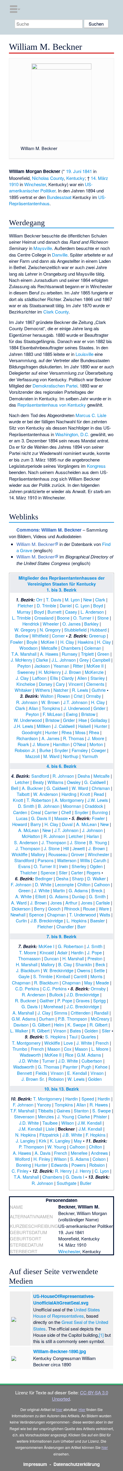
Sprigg (99, 1000)
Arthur (71, 902)
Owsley (74, 782)
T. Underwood (82, 914)
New (87, 599)
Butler (85, 1183)
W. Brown (50, 702)
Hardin (77, 952)
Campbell (101, 660)
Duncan (51, 958)
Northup (70, 756)
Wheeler (51, 623)
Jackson (42, 666)
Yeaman (61, 666)
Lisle (50, 1129)
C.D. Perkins (27, 988)
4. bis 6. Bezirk (61, 766)
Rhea (66, 732)
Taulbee (50, 1123)
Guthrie (99, 690)
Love (68, 1043)
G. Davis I (30, 1006)
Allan (33, 708)
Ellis (54, 678)
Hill (66, 848)
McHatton (31, 836)
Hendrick (30, 623)
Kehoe (101, 1066)
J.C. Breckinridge (83, 1006)
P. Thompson (31, 1146)
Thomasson (29, 958)
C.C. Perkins (55, 988)
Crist (78, 696)
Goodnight (31, 732)
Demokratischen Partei (55, 385)
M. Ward (51, 756)
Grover (77, 854)
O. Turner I (83, 618)
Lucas (21, 818)
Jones (56, 902)
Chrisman (101, 788)
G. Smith (97, 896)
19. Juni (73, 171)
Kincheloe (25, 684)
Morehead (53, 1006)
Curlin (21, 920)
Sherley (79, 866)
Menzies (46, 1116)
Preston (94, 958)
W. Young (56, 1146)
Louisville (84, 354)
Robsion (56, 1079)
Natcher (60, 690)
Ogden (96, 866)
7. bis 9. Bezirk (61, 936)
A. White (23, 896)
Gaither (47, 1000)
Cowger (98, 750)
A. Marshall (23, 1013)
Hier (82, 1409)
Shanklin (84, 964)
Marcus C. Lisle (91, 415)
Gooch (54, 908)
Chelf (66, 812)
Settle (99, 970)
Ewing (72, 714)
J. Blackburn (28, 970)
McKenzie (94, 672)
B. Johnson (48, 806)
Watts (104, 914)
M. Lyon (72, 599)
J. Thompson (53, 842)
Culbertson (92, 1061)
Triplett (87, 654)
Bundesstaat (59, 197)
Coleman (92, 648)
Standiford (24, 860)
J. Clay (22, 678)
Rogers (93, 872)
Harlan (93, 836)
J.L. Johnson (64, 660)
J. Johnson (92, 830)
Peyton (24, 666)
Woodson (28, 648)
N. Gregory (50, 629)
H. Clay (67, 642)
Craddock (94, 806)
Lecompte (64, 884)
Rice (69, 1055)
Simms (60, 1013)
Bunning (100, 812)
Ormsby (93, 696)
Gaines (63, 1110)
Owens (83, 970)
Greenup (97, 635)
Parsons (45, 860)
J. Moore (95, 738)
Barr (81, 926)
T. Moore (27, 952)
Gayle (24, 976)
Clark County (56, 311)
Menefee (79, 1153)
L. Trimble (21, 618)
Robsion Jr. (25, 750)
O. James (71, 623)
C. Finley (20, 1171)
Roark (23, 744)
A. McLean (86, 824)
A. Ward (19, 902)
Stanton (81, 1110)
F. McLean (52, 714)
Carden (20, 812)
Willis (85, 860)
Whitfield (40, 635)
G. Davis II (41, 818)
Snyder (61, 750)
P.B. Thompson (72, 1018)
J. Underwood (77, 708)
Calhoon (102, 884)
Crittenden (80, 1013)
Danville (59, 254)
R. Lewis (80, 690)
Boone (63, 618)
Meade (102, 982)
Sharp (78, 878)
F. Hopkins (95, 1135)
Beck (100, 964)
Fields (41, 1073)
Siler (63, 872)
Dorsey (45, 684)
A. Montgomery (69, 800)
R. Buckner (25, 1000)
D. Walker (96, 878)
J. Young (65, 1116)
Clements (95, 684)
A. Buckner (32, 788)
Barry (35, 824)
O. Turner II (45, 866)
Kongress (96, 466)
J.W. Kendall (90, 1123)
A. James (50, 738)
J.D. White (29, 1061)
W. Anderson (45, 794)
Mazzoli (32, 756)
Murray (23, 612)
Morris (96, 976)
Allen (82, 678)
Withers (42, 690)
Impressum (35, 1464)
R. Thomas (73, 738)
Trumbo (20, 1049)
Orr (39, 599)
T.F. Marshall (22, 1110)
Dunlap (78, 896)
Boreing (23, 1165)
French (102, 1043)
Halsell (84, 726)
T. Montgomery (26, 1043)
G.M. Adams (24, 1018)
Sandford (40, 776)
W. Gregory (25, 629)
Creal (36, 812)
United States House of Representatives (66, 1312)
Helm (59, 1024)
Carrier (51, 812)
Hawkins (85, 642)
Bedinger (44, 878)
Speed (88, 1098)
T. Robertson (39, 800)
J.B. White (72, 1135)
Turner (48, 1061)
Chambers (71, 648)
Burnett (54, 612)
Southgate (66, 1183)
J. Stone (78, 842)
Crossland (43, 618)
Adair (62, 952)
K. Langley (60, 1140)
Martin (59, 890)
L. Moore (99, 1049)
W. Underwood (28, 720)
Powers (78, 1165)
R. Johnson (27, 702)
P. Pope (64, 1000)
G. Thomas (48, 1066)
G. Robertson (70, 946)
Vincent (75, 684)
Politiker (48, 190)
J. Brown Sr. (33, 1079)
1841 (87, 171)
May (88, 982)
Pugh (86, 1066)
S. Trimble (43, 976)
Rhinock (71, 908)
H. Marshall (73, 958)
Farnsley (80, 750)
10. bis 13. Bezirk (61, 1089)
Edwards (59, 1165)
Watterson (66, 860)
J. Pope (94, 952)
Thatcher (28, 872)
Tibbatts (45, 1110)
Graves (83, 1000)
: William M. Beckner (49, 530)
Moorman (72, 806)
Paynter (70, 1066)
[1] (101, 1335)
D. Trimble (46, 605)
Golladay (98, 720)
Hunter (100, 726)
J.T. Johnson (75, 702)
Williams (55, 782)
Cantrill (80, 976)
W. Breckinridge (58, 970)
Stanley (97, 678)
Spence (48, 872)
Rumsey (69, 654)
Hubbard (98, 629)
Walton (46, 696)
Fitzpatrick (49, 1135)
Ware (104, 908)
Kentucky (75, 178)
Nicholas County (48, 178)
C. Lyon (82, 605)
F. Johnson (21, 884)
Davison (21, 1024)
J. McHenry (21, 660)
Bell (14, 788)
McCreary (100, 1018)
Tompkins (51, 708)
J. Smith (94, 946)
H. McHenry (50, 672)
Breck (96, 890)
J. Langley (25, 1140)
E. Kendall (77, 1073)
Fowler (16, 642)
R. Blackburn (46, 982)
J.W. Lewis (97, 800)
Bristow (88, 714)
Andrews (99, 1153)
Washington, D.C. (72, 434)
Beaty (38, 782)
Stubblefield (75, 629)
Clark (100, 599)
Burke (45, 750)
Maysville (42, 248)
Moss (80, 732)
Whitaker (23, 690)
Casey (71, 612)
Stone (103, 618)
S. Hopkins (55, 1036)
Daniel (66, 605)
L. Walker (19, 1030)
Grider (99, 708)
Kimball (63, 976)
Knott (85, 794)
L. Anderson (92, 612)
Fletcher (25, 605)
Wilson (67, 1123)
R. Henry (63, 1171)
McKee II (95, 666)
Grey (84, 660)
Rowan (63, 696)
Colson (99, 1159)
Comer (58, 635)
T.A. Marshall (23, 654)
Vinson (59, 1030)
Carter (77, 872)
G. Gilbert (41, 1024)
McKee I (49, 642)
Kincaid (47, 952)
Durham (46, 1018)
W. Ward (80, 788)
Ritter (78, 666)
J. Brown (72, 672)
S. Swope (101, 1110)
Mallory (38, 854)
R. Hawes (99, 1104)
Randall (101, 1013)
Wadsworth (30, 1055)
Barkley (91, 623)
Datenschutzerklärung (76, 1464)
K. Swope (76, 1024)
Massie (61, 818)
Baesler (97, 920)
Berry (39, 908)
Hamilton (61, 744)
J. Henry (83, 1171)
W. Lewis (75, 1079)
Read (99, 794)
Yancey (44, 1104)
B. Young (98, 842)
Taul (73, 1036)
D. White (43, 884)
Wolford (22, 1159)
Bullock (56, 994)
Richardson (27, 738)
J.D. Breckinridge (83, 994)
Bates (75, 1030)
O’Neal (79, 744)
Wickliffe (19, 854)
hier (59, 1409)
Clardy (67, 678)
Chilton (83, 884)
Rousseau (57, 854)
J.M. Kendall (30, 1129)
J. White (42, 890)
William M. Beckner (35, 544)
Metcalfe (49, 648)
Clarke (42, 660)
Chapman (56, 914)
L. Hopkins (77, 920)
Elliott (40, 896)
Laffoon (39, 678)
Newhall (17, 914)
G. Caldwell (95, 782)
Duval (67, 824)
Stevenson (24, 1116)
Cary (60, 684)
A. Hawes (49, 654)
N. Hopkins (25, 1135)
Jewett (79, 848)
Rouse (89, 908)
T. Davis (53, 599)
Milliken (44, 726)
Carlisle (103, 902)
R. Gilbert (98, 1024)
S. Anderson (26, 842)
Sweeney (26, 672)
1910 (14, 184)
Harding (68, 794)
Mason (53, 1049)
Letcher (22, 782)
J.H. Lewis (23, 726)
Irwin (63, 866)
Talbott (23, 794)
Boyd (98, 605)
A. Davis (42, 1153)
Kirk (42, 1140)
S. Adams (79, 1159)
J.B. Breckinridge (46, 920)
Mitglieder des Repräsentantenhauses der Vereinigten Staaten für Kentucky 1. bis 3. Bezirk (62, 584)
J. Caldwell (64, 726)
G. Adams (78, 890)
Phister (100, 1116)
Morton (96, 744)
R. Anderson (34, 994)
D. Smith (26, 806)
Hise (83, 720)
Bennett (24, 1073)
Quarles (88, 1036)
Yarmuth (90, 756)
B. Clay (65, 964)
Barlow (21, 635)
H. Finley (41, 1159)
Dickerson (21, 908)
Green (103, 654)
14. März (99, 178)
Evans (24, 866)
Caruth (99, 860)
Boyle (32, 642)
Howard (19, 824)
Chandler (65, 926)
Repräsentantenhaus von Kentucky (51, 405)
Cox (67, 1049)
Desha (84, 776)
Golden (91, 1030)
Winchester (35, 184)
